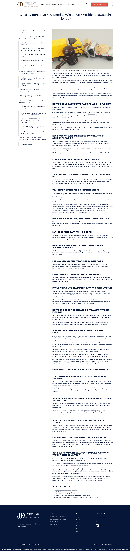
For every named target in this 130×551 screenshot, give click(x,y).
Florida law (91, 114)
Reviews (59, 4)
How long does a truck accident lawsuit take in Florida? (32, 127)
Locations (72, 4)
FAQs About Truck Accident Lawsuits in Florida (32, 107)
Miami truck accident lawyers (61, 470)
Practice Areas (45, 4)
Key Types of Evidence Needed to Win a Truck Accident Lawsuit (33, 37)
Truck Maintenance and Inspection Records (33, 55)
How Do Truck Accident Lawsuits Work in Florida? (33, 31)
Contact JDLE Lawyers (59, 476)
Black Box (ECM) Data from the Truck (32, 66)
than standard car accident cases (91, 403)
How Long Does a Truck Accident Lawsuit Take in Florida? (31, 96)
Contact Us (80, 4)
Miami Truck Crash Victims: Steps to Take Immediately (73, 495)
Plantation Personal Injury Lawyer (66, 492)
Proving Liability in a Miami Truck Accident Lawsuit (31, 90)
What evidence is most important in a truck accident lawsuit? (33, 114)
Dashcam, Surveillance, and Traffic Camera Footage (33, 61)
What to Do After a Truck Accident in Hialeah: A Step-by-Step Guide (77, 497)
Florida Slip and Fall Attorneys (65, 493)
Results (54, 4)
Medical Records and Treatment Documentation (32, 79)
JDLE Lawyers (58, 458)
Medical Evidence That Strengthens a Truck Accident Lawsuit (32, 72)
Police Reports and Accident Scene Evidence (33, 44)
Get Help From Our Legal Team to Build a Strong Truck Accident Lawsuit (33, 138)
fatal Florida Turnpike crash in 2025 (81, 204)
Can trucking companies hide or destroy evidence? (33, 133)
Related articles (26, 144)
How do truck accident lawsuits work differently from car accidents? (32, 120)
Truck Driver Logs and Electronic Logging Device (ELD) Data (32, 49)
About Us (66, 4)
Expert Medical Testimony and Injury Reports (34, 84)
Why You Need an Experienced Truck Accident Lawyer (32, 102)
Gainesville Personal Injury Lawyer (66, 490)
